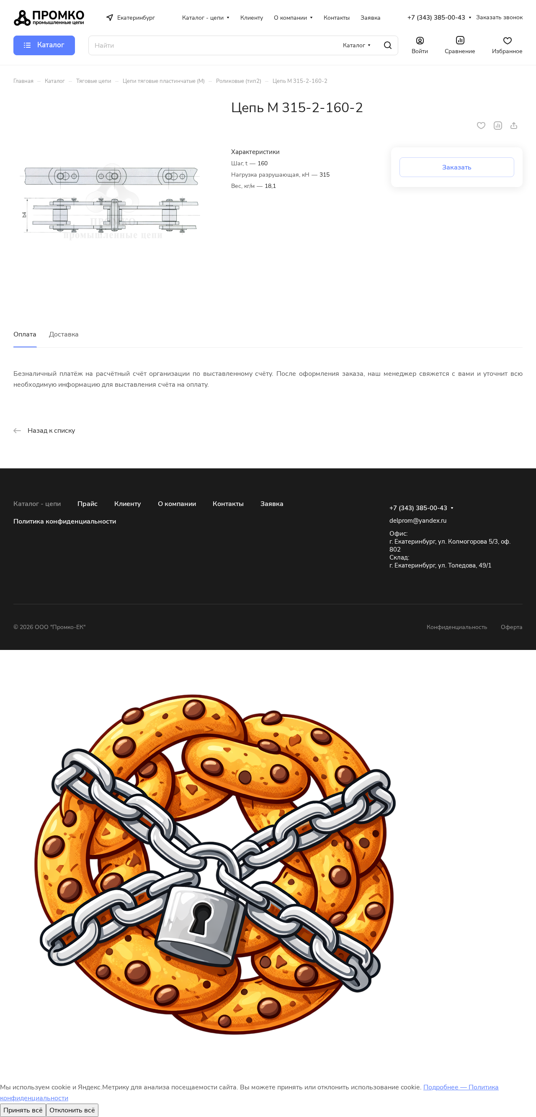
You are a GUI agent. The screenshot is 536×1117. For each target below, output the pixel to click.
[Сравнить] (498, 125)
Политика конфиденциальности (64, 521)
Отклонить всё (72, 1110)
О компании (177, 503)
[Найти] (387, 45)
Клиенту (127, 503)
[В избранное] (481, 125)
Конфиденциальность (457, 627)
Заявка (271, 503)
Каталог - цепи (37, 503)
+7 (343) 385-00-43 (436, 17)
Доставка (64, 334)
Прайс (87, 503)
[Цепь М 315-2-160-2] (113, 200)
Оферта (512, 627)
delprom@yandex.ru (417, 520)
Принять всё (23, 1110)
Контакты (228, 503)
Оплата (24, 334)
